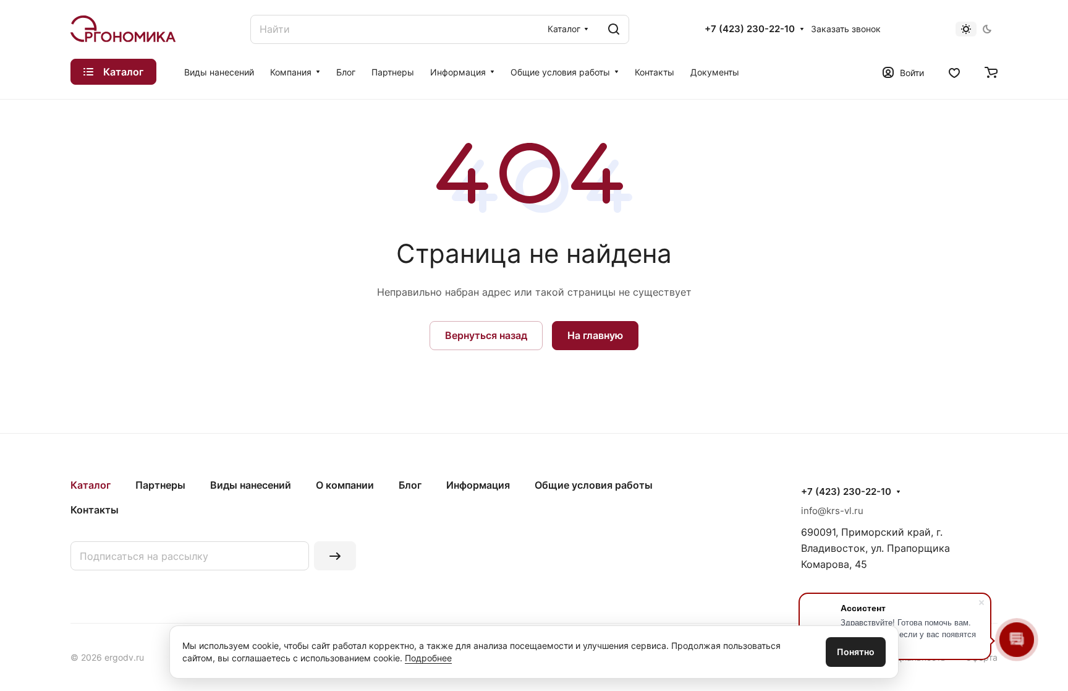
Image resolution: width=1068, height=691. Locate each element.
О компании (345, 485)
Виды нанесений (250, 485)
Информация (478, 485)
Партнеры (160, 485)
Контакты (94, 510)
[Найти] (613, 29)
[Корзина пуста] (991, 72)
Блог (410, 485)
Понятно (856, 651)
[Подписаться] (335, 555)
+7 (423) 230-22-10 (750, 29)
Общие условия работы (594, 485)
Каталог (90, 485)
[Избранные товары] (954, 72)
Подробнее (428, 658)
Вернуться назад (486, 335)
